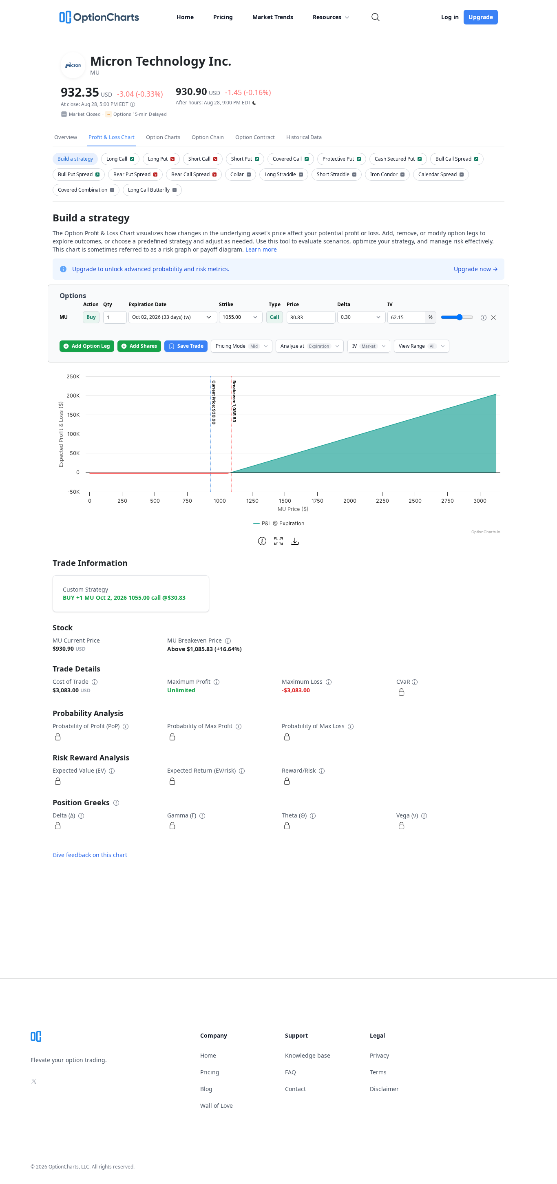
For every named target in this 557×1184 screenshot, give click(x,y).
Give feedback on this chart (90, 855)
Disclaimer (384, 1089)
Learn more (261, 249)
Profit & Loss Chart (111, 137)
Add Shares (143, 345)
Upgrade (481, 17)
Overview (65, 137)
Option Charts (163, 137)
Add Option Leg (91, 345)
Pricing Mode (237, 345)
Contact (295, 1089)
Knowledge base (307, 1055)
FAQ (290, 1072)
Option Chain (208, 137)
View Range (417, 345)
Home (185, 17)
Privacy (379, 1055)
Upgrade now (476, 269)
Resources (327, 17)
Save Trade (190, 345)
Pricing (223, 17)
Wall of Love (216, 1105)
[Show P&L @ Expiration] (279, 523)
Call (274, 317)
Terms (378, 1072)
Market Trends (272, 17)
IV (364, 345)
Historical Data (304, 137)
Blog (206, 1089)
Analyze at (305, 345)
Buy (91, 317)
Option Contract (255, 137)
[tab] (75, 159)
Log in (450, 17)
